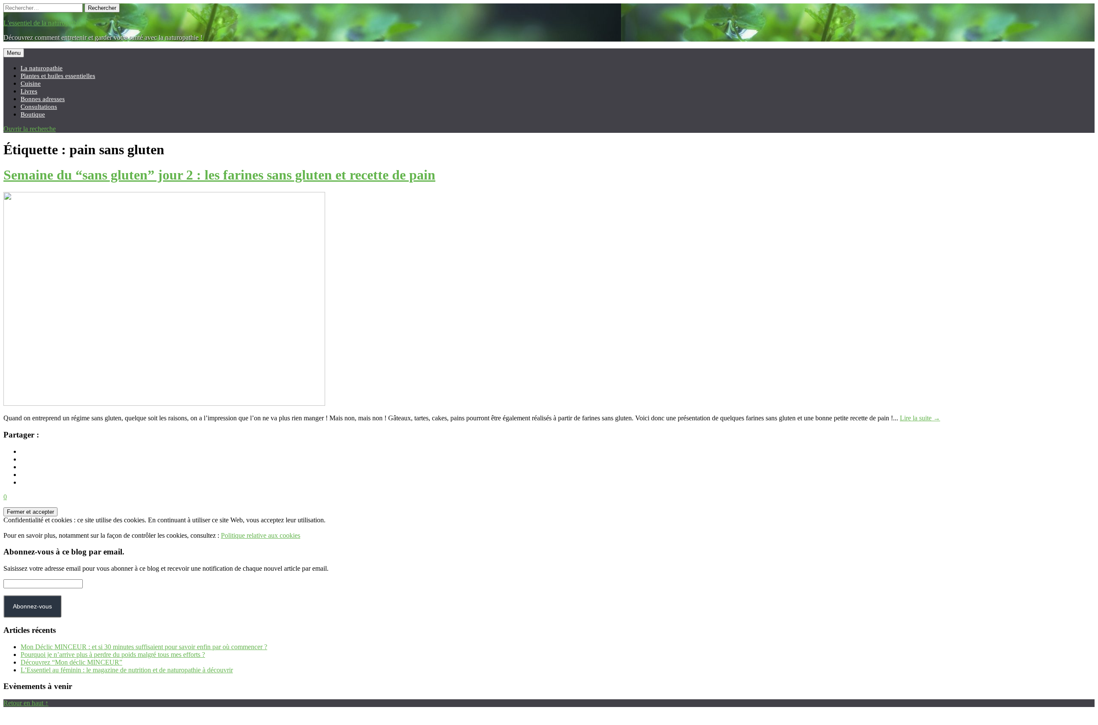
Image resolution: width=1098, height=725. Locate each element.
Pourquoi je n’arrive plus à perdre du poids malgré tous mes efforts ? (113, 654)
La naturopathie (42, 68)
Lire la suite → (920, 418)
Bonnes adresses (43, 98)
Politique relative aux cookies (260, 535)
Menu (14, 53)
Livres (29, 91)
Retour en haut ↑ (25, 703)
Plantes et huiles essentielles (58, 75)
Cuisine (31, 83)
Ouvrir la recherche (29, 128)
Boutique (33, 114)
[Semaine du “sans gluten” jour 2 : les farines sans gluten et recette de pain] (164, 403)
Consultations (39, 106)
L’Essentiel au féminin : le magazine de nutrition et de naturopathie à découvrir (127, 670)
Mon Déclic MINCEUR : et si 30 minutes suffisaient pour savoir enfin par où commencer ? (144, 646)
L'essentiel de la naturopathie (42, 23)
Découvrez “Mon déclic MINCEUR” (71, 662)
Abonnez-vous (32, 606)
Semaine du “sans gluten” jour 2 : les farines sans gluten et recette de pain (219, 175)
